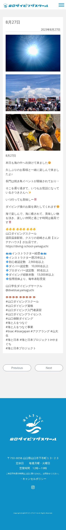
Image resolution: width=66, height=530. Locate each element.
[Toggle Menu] (61, 5)
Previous (17, 368)
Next (49, 368)
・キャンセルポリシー (33, 478)
